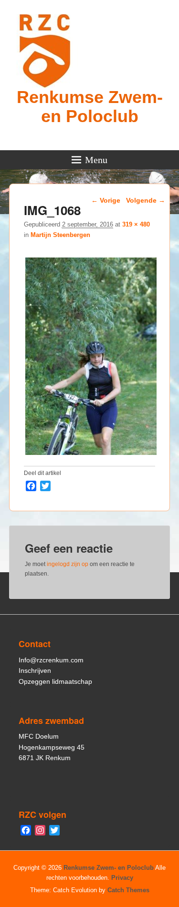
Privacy (122, 877)
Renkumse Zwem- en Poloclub (90, 106)
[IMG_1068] (91, 455)
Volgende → (145, 200)
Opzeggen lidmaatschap (55, 681)
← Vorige (105, 200)
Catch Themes (128, 890)
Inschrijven (35, 670)
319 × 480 (136, 224)
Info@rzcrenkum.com (51, 660)
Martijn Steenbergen (60, 234)
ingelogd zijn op (67, 564)
